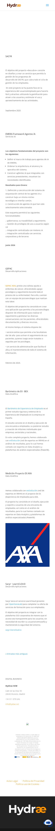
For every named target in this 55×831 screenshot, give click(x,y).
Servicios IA (10, 136)
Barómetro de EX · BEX (16, 391)
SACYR (8, 56)
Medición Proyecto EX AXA (18, 473)
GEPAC (8, 268)
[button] (48, 823)
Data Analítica (11, 394)
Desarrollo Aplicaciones (15, 271)
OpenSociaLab (15, 604)
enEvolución (14, 440)
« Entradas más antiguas (16, 654)
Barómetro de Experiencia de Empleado (25, 408)
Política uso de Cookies (27, 784)
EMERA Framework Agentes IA (20, 134)
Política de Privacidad (33, 780)
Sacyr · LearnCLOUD (15, 583)
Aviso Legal (12, 780)
